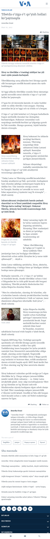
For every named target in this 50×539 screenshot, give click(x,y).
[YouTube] (25, 536)
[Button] (44, 32)
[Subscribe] (30, 509)
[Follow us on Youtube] (14, 509)
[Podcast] (25, 509)
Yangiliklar (6, 10)
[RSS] (19, 509)
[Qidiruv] (39, 536)
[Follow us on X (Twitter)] (9, 509)
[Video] (10, 536)
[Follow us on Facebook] (3, 509)
